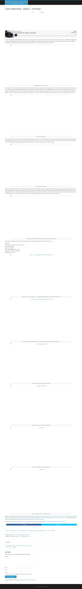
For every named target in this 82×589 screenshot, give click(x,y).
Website (6, 572)
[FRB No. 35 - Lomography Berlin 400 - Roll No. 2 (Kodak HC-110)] (41, 274)
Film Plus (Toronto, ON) (61, 516)
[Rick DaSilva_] (41, 446)
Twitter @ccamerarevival (60, 521)
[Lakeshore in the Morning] (41, 404)
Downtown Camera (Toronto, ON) (50, 516)
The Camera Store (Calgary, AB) (45, 517)
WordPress (46, 586)
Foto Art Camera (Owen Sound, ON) (26, 517)
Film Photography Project (29, 519)
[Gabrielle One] (41, 490)
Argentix (10, 519)
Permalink (15, 547)
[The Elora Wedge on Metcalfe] (41, 362)
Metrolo (40, 586)
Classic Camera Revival (49, 521)
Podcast (44, 530)
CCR (33, 530)
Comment (7, 556)
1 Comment (52, 530)
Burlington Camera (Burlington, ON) (36, 516)
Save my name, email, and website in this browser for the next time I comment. (19, 574)
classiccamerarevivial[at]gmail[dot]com (28, 521)
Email (6, 569)
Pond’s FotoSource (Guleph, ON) (13, 517)
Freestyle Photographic (39, 519)
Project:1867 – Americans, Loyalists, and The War (20, 534)
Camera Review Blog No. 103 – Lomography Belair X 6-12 (20, 536)
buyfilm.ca (17, 519)
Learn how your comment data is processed (27, 579)
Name (6, 567)
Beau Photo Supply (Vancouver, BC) (59, 517)
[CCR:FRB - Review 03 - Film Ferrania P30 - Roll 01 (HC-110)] (41, 319)
